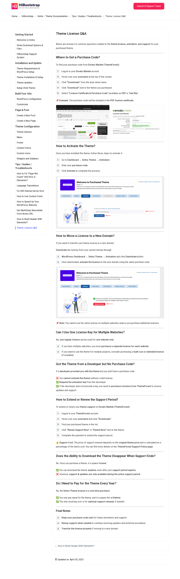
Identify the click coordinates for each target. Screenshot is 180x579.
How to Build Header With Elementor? (29, 221)
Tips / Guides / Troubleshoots (86, 16)
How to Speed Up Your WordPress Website (28, 203)
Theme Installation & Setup (30, 77)
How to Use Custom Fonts (30, 196)
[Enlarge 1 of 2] (105, 108)
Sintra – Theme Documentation (52, 16)
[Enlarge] (160, 179)
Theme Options (24, 132)
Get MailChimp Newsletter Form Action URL (30, 212)
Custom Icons (23, 153)
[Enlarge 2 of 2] (160, 108)
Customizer (22, 104)
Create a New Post (26, 115)
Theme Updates (24, 82)
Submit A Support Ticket (149, 6)
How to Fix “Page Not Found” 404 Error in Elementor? (27, 177)
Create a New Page (26, 120)
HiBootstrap (27, 16)
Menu (19, 137)
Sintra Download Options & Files (30, 47)
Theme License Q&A (27, 227)
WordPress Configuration (29, 99)
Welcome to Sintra (26, 40)
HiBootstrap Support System (27, 56)
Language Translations (28, 185)
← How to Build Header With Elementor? (74, 546)
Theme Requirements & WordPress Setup (28, 70)
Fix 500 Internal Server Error (30, 191)
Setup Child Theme (26, 88)
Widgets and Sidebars (28, 158)
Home (14, 16)
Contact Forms (24, 148)
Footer (20, 142)
